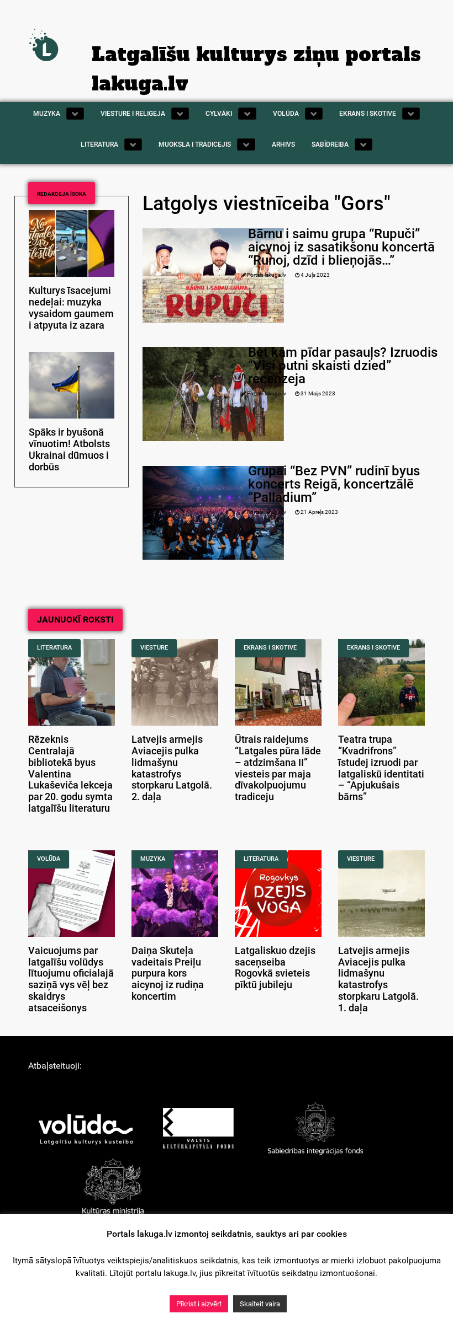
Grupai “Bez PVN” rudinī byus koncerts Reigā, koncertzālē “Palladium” (334, 484)
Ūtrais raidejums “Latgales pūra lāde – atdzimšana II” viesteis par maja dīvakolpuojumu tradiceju (278, 768)
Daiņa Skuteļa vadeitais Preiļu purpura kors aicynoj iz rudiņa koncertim (167, 973)
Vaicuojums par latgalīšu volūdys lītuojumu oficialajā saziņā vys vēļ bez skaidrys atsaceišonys (71, 979)
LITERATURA (54, 647)
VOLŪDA (48, 858)
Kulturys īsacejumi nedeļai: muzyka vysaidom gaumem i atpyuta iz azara (71, 307)
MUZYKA (152, 858)
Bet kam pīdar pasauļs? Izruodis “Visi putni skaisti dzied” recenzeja (343, 366)
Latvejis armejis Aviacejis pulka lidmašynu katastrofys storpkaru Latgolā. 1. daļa (378, 979)
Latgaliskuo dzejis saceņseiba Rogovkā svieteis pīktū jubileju (275, 967)
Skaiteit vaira (260, 1304)
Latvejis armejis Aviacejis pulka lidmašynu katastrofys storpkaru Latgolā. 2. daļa (171, 768)
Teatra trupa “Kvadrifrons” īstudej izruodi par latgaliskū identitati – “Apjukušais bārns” (381, 768)
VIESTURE (154, 647)
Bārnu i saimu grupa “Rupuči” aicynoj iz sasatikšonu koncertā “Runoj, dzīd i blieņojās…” (341, 247)
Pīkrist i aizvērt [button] (199, 1304)
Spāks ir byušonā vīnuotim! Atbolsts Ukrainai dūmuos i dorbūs (69, 449)
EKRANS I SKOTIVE (270, 647)
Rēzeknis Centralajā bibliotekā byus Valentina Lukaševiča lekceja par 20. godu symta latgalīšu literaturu (70, 774)
